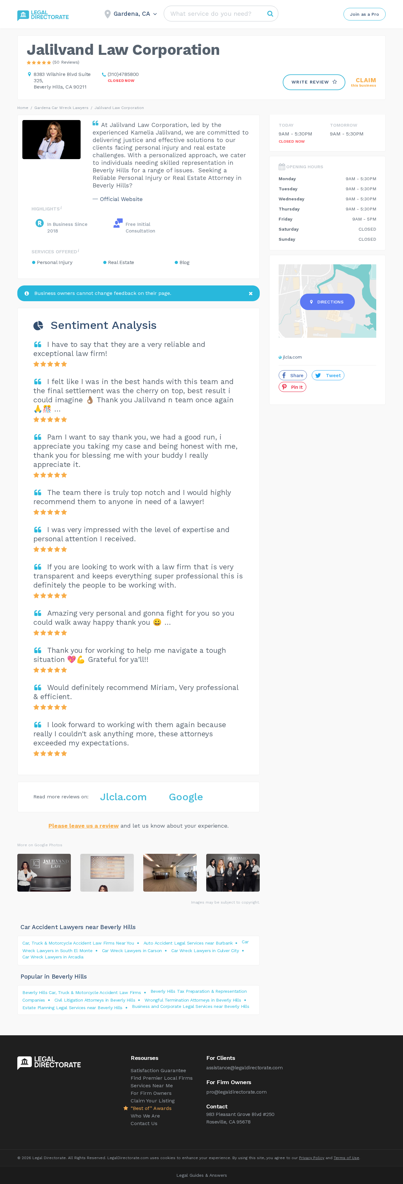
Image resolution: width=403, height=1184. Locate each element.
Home (22, 108)
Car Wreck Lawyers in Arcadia (52, 956)
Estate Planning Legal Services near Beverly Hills (72, 1007)
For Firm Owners (151, 1093)
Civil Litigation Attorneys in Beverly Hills (94, 1000)
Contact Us (144, 1123)
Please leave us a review (83, 825)
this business (363, 82)
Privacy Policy (311, 1158)
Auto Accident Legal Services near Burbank (188, 942)
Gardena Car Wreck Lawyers (61, 108)
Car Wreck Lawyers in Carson (132, 950)
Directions (330, 301)
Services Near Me (152, 1086)
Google (186, 797)
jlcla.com (292, 356)
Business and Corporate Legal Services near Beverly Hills (190, 1006)
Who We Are (145, 1116)
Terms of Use (346, 1158)
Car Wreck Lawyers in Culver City (205, 950)
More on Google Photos (39, 845)
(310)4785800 (123, 74)
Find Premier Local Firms (162, 1078)
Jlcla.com (123, 797)
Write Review (310, 81)
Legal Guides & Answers (201, 1175)
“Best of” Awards (151, 1108)
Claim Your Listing (153, 1101)
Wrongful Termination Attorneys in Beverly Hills (193, 1000)
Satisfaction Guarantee (158, 1070)
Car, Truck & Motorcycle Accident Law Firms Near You (78, 942)
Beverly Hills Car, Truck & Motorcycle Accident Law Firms (81, 992)
